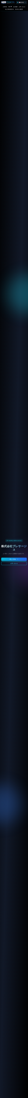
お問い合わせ (22, 6)
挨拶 (10, 6)
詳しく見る (13, 559)
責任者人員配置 (19, 9)
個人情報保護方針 (9, 9)
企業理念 (5, 6)
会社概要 (15, 6)
